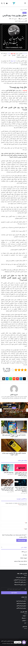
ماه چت (25, 53)
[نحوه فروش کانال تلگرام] (7, 467)
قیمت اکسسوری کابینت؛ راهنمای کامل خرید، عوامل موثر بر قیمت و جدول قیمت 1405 (7, 489)
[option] (14, 410)
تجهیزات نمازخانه (23, 558)
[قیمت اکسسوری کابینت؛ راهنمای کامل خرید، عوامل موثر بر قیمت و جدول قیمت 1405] (7, 482)
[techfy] (14, 3)
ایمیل (25, 529)
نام (26, 522)
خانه (25, 9)
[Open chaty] (24, 642)
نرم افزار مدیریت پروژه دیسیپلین (20, 561)
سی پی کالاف (24, 551)
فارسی (11, 53)
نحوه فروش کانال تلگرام (8, 472)
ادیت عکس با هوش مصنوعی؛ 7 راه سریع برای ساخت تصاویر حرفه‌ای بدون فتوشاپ (21, 474)
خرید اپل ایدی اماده (23, 564)
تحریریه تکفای (22, 18)
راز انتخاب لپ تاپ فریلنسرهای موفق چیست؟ (14, 411)
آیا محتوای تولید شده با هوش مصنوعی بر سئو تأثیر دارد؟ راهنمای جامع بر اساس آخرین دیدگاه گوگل (21, 489)
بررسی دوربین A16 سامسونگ (20, 584)
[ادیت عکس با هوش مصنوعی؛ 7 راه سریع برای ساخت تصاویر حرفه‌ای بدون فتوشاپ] (21, 467)
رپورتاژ (21, 9)
